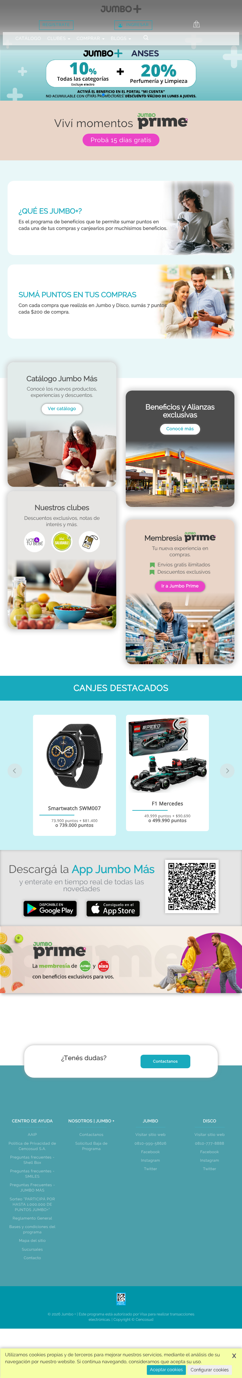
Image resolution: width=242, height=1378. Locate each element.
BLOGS (119, 38)
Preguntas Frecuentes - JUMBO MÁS (32, 1187)
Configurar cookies (210, 1369)
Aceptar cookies (166, 1369)
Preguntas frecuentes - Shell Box (32, 1160)
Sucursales (32, 1249)
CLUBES (57, 38)
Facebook (150, 1152)
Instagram (150, 1160)
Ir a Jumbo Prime (180, 586)
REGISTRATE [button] (56, 25)
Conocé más (180, 428)
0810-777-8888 (209, 1143)
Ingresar (137, 25)
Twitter (150, 1169)
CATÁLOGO (28, 38)
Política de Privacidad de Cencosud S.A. (32, 1146)
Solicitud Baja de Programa (91, 1146)
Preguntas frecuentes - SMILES (32, 1174)
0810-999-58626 (150, 1143)
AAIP (32, 1134)
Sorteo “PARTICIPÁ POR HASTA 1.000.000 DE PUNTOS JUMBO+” (32, 1204)
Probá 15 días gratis (120, 140)
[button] (88, 94)
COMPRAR (89, 38)
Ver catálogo (62, 408)
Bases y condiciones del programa (32, 1229)
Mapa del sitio (32, 1240)
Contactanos (165, 1061)
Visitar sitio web (150, 1134)
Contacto (32, 1258)
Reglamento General (32, 1218)
